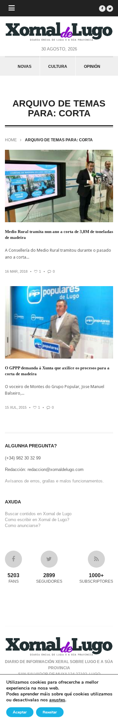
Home (11, 140)
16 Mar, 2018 (16, 271)
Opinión (92, 66)
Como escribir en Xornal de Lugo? (37, 519)
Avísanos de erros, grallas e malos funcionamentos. (54, 481)
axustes (57, 700)
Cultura (57, 66)
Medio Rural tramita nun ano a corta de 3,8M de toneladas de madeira (59, 234)
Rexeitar (50, 712)
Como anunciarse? (22, 525)
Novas (24, 66)
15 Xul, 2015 (16, 407)
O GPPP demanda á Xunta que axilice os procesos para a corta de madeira (57, 370)
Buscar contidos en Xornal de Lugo (38, 513)
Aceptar (20, 712)
